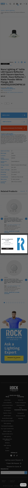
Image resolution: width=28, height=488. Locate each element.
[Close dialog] (26, 235)
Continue (7, 248)
